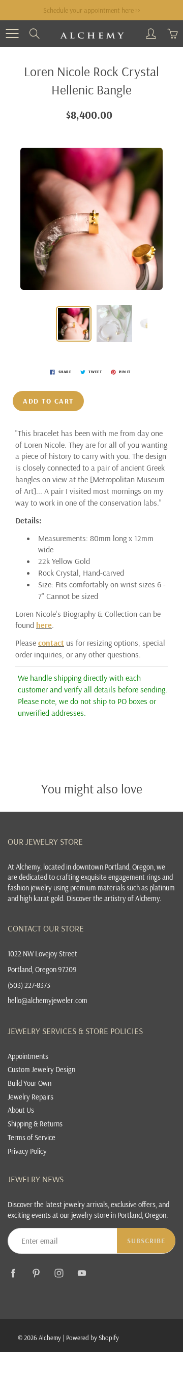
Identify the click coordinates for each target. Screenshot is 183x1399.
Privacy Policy (27, 1151)
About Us (21, 1110)
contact (51, 643)
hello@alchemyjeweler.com (47, 1000)
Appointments (28, 1056)
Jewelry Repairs (30, 1097)
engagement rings (134, 877)
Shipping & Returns (35, 1123)
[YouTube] (81, 1273)
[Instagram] (59, 1273)
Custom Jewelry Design (41, 1069)
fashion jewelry (30, 887)
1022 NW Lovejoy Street (42, 953)
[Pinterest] (36, 1273)
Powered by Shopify (92, 1338)
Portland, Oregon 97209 (42, 969)
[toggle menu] (12, 33)
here (44, 625)
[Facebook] (13, 1273)
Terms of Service (31, 1137)
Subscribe (146, 1240)
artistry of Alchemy (132, 898)
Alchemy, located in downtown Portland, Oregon (85, 867)
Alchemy (50, 1338)
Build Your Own (29, 1083)
